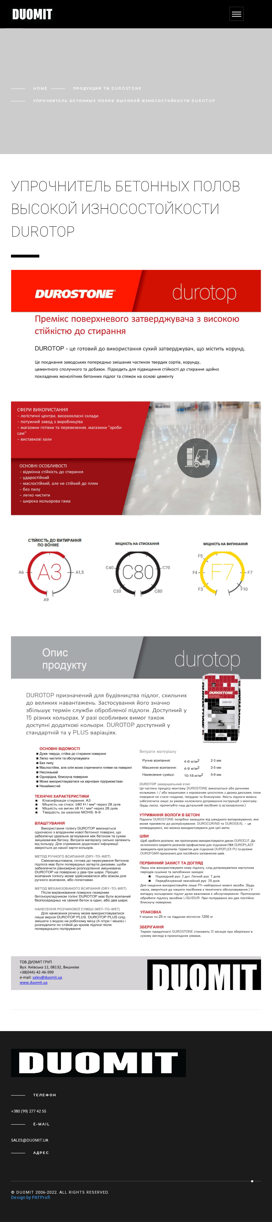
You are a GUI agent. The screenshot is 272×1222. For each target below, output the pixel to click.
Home (40, 88)
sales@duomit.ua (29, 1140)
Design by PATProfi (30, 1197)
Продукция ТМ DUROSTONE (107, 88)
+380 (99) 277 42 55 (28, 1111)
